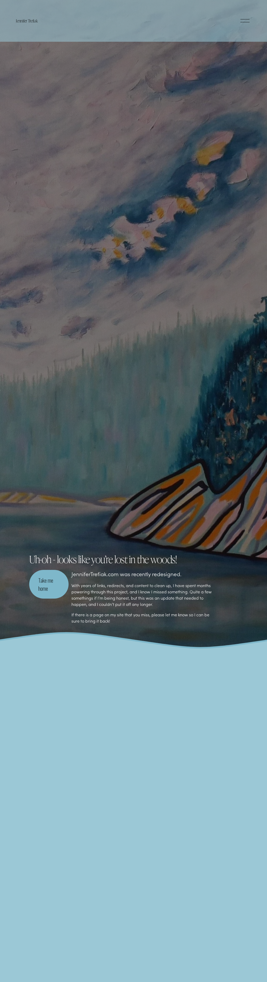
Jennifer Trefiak (27, 20)
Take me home (45, 584)
